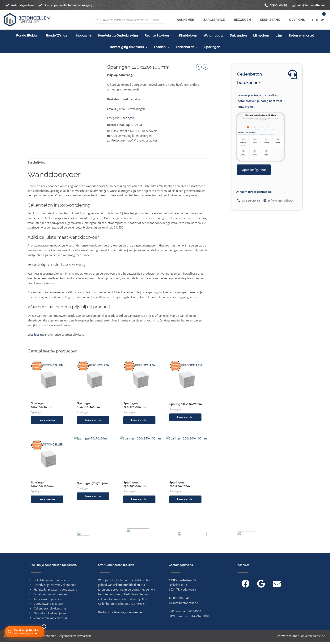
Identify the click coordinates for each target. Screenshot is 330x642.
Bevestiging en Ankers (127, 47)
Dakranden (238, 35)
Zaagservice (213, 20)
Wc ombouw (213, 35)
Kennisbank (269, 20)
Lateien (160, 47)
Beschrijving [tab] (36, 162)
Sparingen (212, 47)
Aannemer (185, 20)
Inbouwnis (84, 35)
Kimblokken (188, 35)
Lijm (279, 35)
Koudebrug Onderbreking (118, 35)
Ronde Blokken (27, 35)
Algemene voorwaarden (75, 636)
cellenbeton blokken (126, 585)
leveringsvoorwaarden (128, 612)
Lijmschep (261, 35)
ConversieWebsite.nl (312, 636)
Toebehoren (185, 47)
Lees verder (47, 420)
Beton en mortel (301, 35)
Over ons (296, 20)
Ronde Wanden (57, 35)
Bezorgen (241, 20)
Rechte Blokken (157, 35)
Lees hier (33, 334)
